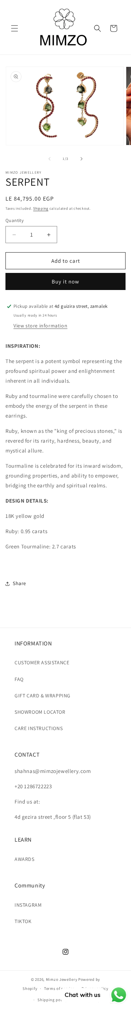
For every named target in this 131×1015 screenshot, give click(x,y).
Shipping (40, 208)
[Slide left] (49, 159)
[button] (15, 28)
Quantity (14, 220)
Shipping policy (52, 999)
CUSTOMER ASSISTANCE (42, 662)
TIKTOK (23, 921)
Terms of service (59, 988)
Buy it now (65, 281)
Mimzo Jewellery (62, 979)
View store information (40, 325)
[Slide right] (82, 159)
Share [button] (19, 583)
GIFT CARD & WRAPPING (43, 695)
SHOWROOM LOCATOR (40, 712)
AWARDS (25, 859)
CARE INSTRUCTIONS (39, 728)
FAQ (19, 679)
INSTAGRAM (28, 905)
